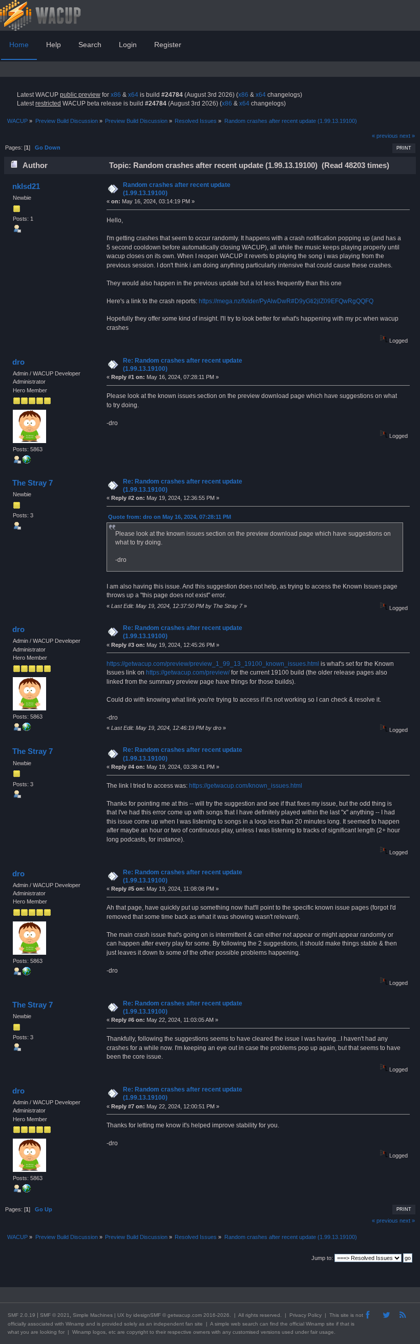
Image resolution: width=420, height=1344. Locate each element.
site (345, 1315)
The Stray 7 (32, 482)
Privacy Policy (305, 1315)
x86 (116, 94)
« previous (385, 136)
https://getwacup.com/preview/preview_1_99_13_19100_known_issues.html (213, 663)
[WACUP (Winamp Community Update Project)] (27, 461)
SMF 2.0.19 (21, 1315)
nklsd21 (26, 186)
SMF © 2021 (55, 1315)
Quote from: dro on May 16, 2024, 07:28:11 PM (169, 517)
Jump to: (322, 1258)
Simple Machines (93, 1315)
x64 (133, 94)
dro (18, 362)
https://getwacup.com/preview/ (187, 672)
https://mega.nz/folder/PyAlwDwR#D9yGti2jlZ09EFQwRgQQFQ (286, 301)
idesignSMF (147, 1315)
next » (407, 136)
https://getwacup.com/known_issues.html (245, 785)
